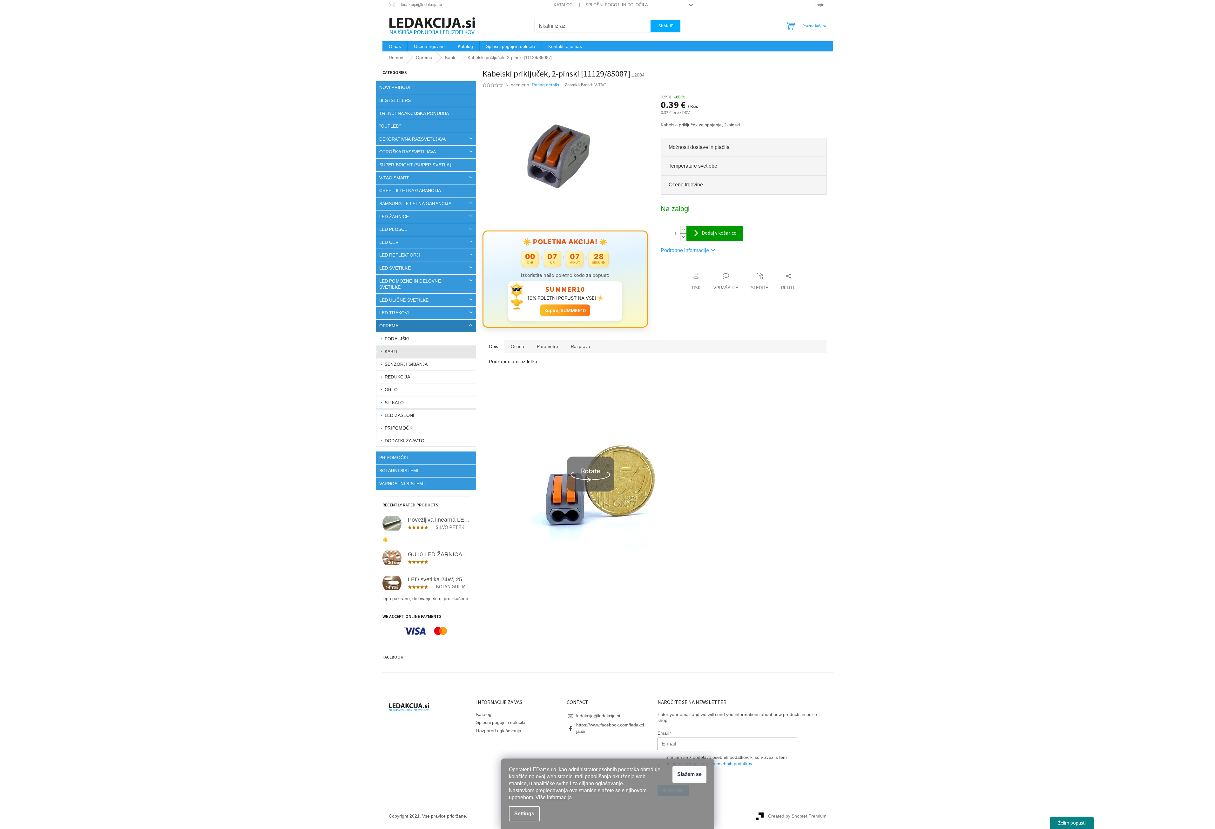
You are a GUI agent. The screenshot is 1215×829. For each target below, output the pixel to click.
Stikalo (394, 402)
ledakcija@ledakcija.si (598, 715)
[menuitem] (394, 46)
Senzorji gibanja (406, 364)
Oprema (389, 325)
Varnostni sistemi (402, 483)
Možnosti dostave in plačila (699, 147)
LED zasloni (399, 415)
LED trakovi (394, 312)
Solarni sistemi (399, 470)
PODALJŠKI (397, 338)
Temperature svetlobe (693, 166)
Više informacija (554, 797)
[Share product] (788, 282)
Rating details (545, 84)
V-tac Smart (394, 177)
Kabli (391, 351)
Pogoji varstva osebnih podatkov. (720, 763)
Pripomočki (399, 428)
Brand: (593, 85)
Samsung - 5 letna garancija (415, 203)
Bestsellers (395, 100)
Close (696, 269)
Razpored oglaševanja (498, 730)
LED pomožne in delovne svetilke (410, 284)
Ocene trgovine (686, 184)
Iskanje (665, 26)
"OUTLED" (390, 126)
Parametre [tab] (547, 346)
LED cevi (389, 242)
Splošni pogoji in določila (616, 5)
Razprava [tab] (580, 346)
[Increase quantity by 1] (683, 229)
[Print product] (696, 282)
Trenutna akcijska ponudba (414, 113)
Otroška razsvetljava (407, 151)
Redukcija (397, 376)
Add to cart (714, 233)
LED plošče (393, 229)
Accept (689, 774)
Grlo (391, 389)
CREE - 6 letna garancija (410, 190)
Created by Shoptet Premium (797, 815)
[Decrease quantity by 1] (683, 237)
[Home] (395, 57)
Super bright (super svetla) (415, 164)
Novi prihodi (394, 87)
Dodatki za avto (404, 440)
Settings (524, 813)
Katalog (563, 5)
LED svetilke (395, 268)
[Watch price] (760, 282)
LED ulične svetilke (404, 300)
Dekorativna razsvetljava (412, 139)
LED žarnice (394, 216)
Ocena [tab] (517, 346)
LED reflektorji (399, 254)
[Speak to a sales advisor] (726, 282)
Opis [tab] (493, 346)
